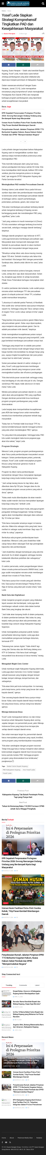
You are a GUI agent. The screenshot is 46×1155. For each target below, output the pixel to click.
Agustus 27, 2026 (8, 870)
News (9, 11)
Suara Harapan (9, 33)
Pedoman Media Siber (25, 1138)
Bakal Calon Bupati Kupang (17, 766)
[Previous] (21, 141)
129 (17, 917)
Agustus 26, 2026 (8, 967)
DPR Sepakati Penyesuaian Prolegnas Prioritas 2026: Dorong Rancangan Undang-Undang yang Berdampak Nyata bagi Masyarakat (21, 116)
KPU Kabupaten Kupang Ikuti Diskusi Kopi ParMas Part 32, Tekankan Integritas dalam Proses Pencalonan (27, 1102)
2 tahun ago (23, 33)
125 (28, 1107)
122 (17, 967)
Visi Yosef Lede (29, 770)
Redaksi (39, 1138)
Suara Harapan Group (14, 1147)
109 (17, 870)
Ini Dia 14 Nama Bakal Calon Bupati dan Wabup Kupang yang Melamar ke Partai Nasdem (28, 1014)
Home (4, 11)
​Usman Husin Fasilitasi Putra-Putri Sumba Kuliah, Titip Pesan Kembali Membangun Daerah (21, 911)
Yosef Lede (7, 773)
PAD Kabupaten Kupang (11, 770)
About (12, 1138)
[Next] (25, 141)
